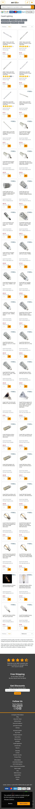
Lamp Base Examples (17, 762)
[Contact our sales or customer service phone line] (27, 2)
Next (9, 26)
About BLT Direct (17, 719)
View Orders (17, 737)
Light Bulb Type (5, 20)
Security (17, 750)
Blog (17, 717)
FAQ (18, 770)
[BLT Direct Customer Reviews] (17, 660)
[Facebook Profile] (19, 705)
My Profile (17, 732)
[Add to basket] (9, 56)
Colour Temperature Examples (17, 766)
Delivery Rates (17, 721)
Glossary (17, 777)
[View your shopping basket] (32, 2)
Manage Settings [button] (9, 799)
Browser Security (17, 755)
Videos (17, 779)
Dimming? (24, 20)
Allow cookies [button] (24, 803)
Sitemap (18, 727)
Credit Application (17, 743)
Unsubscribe (17, 745)
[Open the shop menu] (3, 2)
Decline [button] (10, 803)
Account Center (17, 730)
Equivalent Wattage (6, 22)
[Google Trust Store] (5, 12)
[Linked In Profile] (21, 705)
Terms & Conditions (17, 723)
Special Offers (17, 775)
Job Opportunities (17, 725)
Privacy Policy (17, 757)
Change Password (17, 734)
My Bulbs (17, 741)
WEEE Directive (17, 773)
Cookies (17, 752)
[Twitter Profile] (14, 705)
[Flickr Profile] (20, 708)
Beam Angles (17, 768)
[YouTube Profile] (16, 705)
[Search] (32, 7)
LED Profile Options (17, 764)
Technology (12, 20)
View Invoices (17, 739)
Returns (17, 748)
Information (17, 760)
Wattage (18, 20)
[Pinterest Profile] (17, 708)
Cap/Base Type (15, 22)
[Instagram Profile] (15, 708)
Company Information (17, 715)
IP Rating (22, 22)
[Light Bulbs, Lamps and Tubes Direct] (15, 2)
